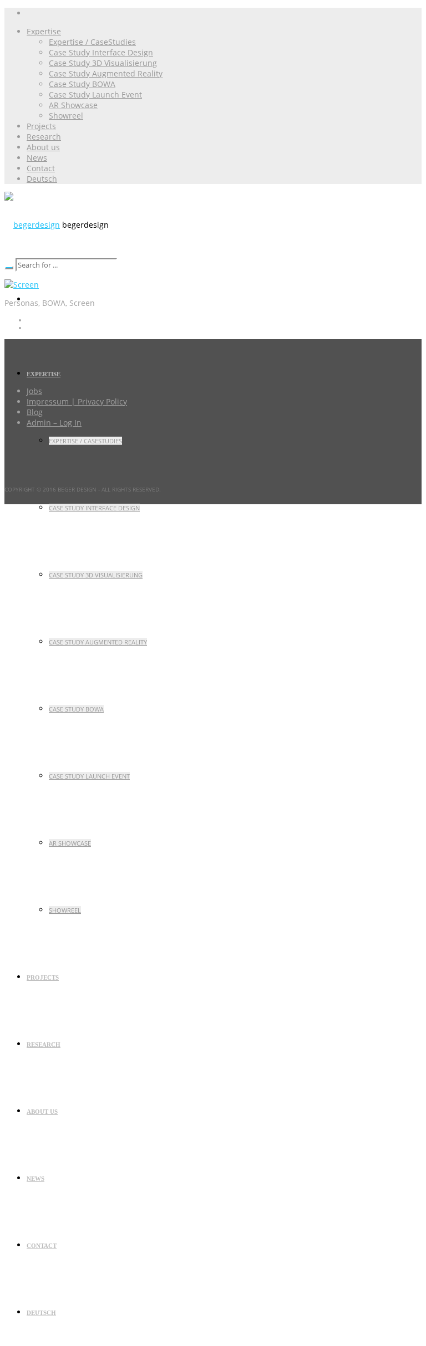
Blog (35, 412)
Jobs (34, 391)
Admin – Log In (54, 422)
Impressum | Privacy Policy (77, 401)
